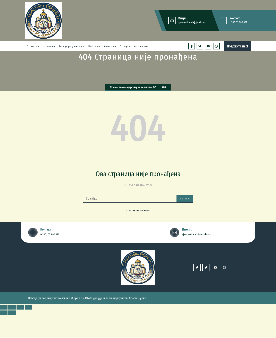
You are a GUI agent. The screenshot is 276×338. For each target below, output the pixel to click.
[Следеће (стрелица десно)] (12, 312)
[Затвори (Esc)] (4, 307)
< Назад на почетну (138, 210)
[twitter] (200, 46)
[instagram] (216, 46)
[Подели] (12, 307)
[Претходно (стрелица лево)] (4, 312)
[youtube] (208, 46)
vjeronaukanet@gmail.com (192, 22)
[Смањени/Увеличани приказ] (28, 307)
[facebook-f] (191, 46)
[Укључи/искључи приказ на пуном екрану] (20, 307)
